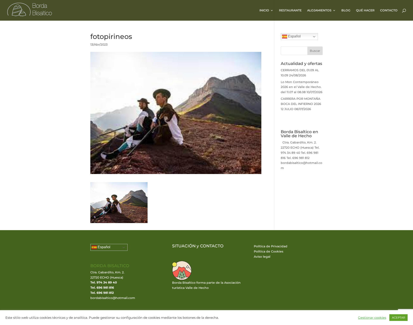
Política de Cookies (268, 251)
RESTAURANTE (290, 10)
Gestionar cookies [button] (372, 318)
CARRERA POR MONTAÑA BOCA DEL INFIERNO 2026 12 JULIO (301, 104)
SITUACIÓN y (186, 246)
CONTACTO (389, 10)
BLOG (345, 10)
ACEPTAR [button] (398, 317)
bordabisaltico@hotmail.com (112, 298)
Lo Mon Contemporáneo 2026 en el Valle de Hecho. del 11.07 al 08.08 (301, 87)
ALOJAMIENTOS (319, 10)
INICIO (264, 10)
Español (294, 36)
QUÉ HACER (365, 10)
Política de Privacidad (270, 246)
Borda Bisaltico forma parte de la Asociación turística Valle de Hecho (206, 285)
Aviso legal (262, 257)
